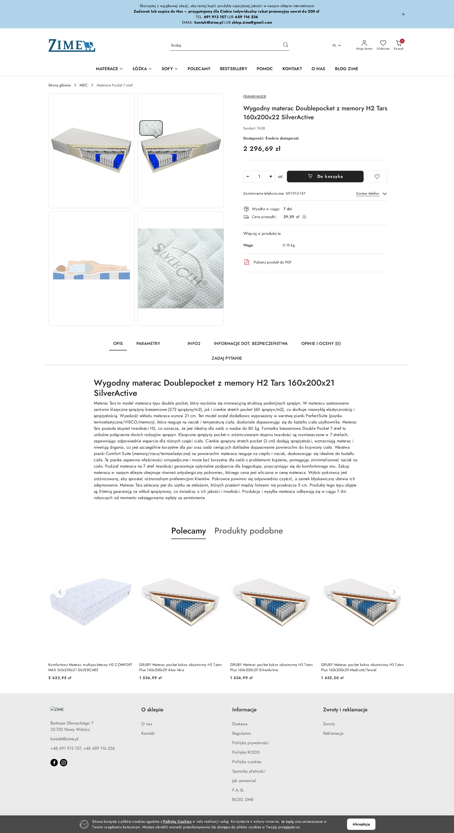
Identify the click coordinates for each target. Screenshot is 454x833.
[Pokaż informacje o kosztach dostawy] (304, 217)
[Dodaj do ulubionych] (377, 176)
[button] (91, 150)
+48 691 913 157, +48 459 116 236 (82, 748)
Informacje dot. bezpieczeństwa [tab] (251, 343)
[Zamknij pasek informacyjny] (403, 14)
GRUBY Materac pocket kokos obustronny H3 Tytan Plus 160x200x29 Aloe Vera (180, 667)
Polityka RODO (246, 752)
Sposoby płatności (248, 771)
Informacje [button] (244, 709)
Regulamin (241, 733)
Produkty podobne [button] (248, 531)
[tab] (174, 341)
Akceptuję (361, 824)
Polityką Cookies (177, 821)
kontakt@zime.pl (64, 739)
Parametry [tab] (148, 343)
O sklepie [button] (152, 709)
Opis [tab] (118, 343)
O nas (146, 724)
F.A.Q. (238, 790)
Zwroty (329, 724)
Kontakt (147, 733)
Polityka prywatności (250, 743)
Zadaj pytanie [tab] (227, 358)
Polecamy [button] (188, 531)
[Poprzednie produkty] (60, 592)
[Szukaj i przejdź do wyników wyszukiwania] (285, 45)
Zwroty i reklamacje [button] (345, 709)
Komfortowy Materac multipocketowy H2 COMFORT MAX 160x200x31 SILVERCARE (90, 667)
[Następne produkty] (394, 592)
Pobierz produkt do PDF (273, 262)
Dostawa (239, 724)
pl (335, 45)
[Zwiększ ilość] (271, 176)
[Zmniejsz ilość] (247, 176)
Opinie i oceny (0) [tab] (321, 343)
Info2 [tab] (194, 343)
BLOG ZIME (243, 799)
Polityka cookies (246, 762)
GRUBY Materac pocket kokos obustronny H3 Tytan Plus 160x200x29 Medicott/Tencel (362, 667)
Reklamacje (333, 733)
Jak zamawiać (244, 781)
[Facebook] (54, 762)
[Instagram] (63, 762)
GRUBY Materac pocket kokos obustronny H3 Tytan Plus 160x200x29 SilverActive (271, 667)
